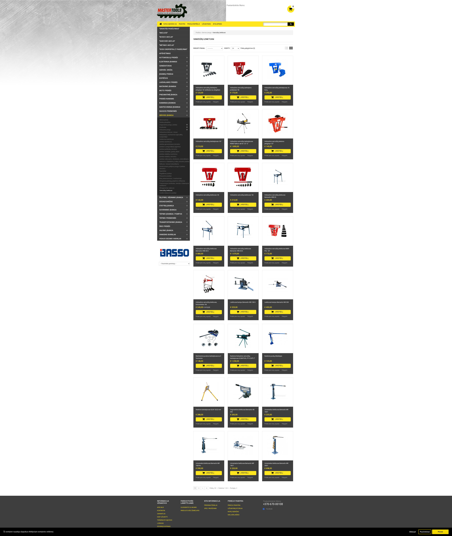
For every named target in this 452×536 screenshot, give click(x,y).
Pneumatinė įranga (168, 95)
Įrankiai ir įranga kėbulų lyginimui (170, 147)
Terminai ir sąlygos (164, 520)
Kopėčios (163, 78)
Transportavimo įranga (170, 222)
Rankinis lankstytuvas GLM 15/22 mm (208, 409)
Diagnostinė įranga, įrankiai (168, 125)
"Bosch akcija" (166, 37)
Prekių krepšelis (193, 24)
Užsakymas (206, 24)
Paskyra (182, 24)
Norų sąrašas (233, 511)
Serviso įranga (206, 32)
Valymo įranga (166, 230)
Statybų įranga (166, 206)
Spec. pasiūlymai (210, 508)
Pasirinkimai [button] (425, 532)
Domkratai (162, 127)
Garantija (161, 514)
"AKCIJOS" (163, 33)
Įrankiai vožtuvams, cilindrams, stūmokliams (174, 159)
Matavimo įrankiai (167, 86)
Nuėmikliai (162, 171)
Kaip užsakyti (162, 517)
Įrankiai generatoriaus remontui (169, 144)
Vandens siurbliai (167, 234)
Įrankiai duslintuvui (165, 142)
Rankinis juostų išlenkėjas (273, 356)
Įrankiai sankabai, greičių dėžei (169, 151)
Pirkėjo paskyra (234, 505)
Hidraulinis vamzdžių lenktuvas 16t (241, 195)
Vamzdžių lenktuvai (219, 32)
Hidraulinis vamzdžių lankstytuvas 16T (208, 141)
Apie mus (160, 507)
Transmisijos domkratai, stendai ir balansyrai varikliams (174, 184)
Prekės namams (166, 99)
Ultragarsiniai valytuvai (166, 188)
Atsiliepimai (217, 24)
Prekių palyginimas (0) (248, 48)
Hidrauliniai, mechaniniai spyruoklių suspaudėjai (171, 136)
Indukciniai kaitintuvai (166, 139)
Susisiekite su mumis (189, 507)
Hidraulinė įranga (164, 130)
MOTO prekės (165, 90)
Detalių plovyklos (164, 122)
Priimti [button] (440, 532)
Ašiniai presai (163, 120)
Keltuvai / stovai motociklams (169, 164)
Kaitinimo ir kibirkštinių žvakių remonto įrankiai (174, 161)
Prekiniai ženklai (210, 505)
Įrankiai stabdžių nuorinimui (168, 154)
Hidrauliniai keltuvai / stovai (168, 132)
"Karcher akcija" (167, 41)
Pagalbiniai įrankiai (165, 173)
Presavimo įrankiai (165, 176)
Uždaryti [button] (412, 532)
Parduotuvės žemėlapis (190, 510)
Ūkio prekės (164, 226)
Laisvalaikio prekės (168, 82)
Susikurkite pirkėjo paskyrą (263, 9)
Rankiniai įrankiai (167, 103)
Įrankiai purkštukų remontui (168, 149)
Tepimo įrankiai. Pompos (170, 214)
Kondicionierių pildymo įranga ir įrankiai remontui (172, 167)
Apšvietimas (165, 53)
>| (206, 488)
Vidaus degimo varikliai (170, 239)
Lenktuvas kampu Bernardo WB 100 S (243, 302)
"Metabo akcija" (166, 45)
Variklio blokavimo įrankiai (167, 193)
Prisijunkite (280, 9)
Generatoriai (165, 66)
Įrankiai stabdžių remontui (167, 156)
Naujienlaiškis (233, 515)
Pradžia (198, 32)
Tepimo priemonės (167, 218)
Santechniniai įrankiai (169, 107)
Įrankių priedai (166, 74)
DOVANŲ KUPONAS (164, 526)
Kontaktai (161, 510)
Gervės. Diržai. (166, 70)
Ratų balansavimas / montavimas (170, 178)
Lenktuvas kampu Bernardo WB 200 (276, 302)
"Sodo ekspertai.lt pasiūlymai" (173, 49)
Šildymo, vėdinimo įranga (171, 197)
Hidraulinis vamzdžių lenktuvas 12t (207, 195)
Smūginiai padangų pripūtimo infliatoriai (172, 181)
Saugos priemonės (168, 111)
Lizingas (160, 523)
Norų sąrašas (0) (170, 24)
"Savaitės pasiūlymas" (169, 29)
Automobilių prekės (168, 58)
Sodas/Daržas (166, 202)
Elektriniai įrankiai (168, 62)
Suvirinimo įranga (167, 210)
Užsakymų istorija (235, 508)
